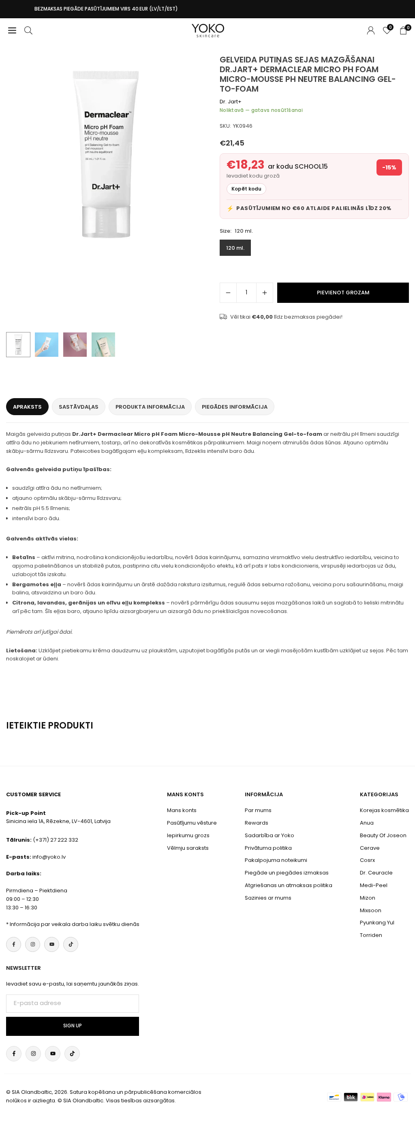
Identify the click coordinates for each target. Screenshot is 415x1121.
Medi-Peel (373, 885)
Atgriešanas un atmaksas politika (288, 885)
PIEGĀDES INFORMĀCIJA (234, 407)
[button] (191, 191)
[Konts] (371, 30)
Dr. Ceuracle (376, 873)
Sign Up (72, 1025)
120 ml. (235, 248)
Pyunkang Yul (377, 922)
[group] (105, 154)
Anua (367, 823)
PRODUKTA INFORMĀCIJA (150, 407)
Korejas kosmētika (384, 810)
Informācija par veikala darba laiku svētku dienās (74, 924)
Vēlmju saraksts (188, 848)
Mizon (367, 898)
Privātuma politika (268, 848)
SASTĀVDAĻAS (78, 407)
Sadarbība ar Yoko (269, 835)
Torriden (371, 935)
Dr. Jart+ (231, 101)
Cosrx (367, 860)
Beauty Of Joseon (383, 835)
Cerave (370, 848)
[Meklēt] (28, 30)
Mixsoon (370, 910)
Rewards (256, 823)
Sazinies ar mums (268, 898)
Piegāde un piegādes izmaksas (287, 873)
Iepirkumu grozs (188, 835)
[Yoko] (208, 30)
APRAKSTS (27, 407)
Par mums (258, 810)
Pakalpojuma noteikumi (276, 860)
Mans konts (182, 810)
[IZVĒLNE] (12, 30)
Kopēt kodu (246, 188)
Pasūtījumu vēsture (192, 823)
